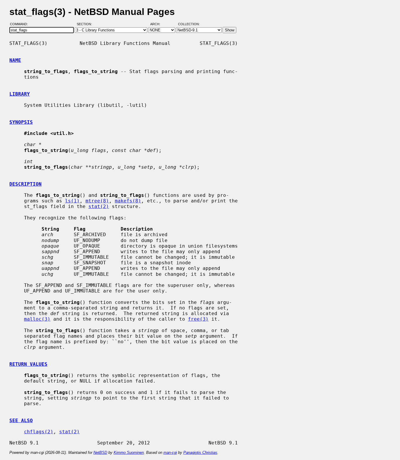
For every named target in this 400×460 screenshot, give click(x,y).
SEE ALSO (21, 420)
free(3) (198, 319)
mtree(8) (97, 201)
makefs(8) (128, 201)
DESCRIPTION (25, 184)
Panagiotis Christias (200, 452)
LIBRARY (19, 94)
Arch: (157, 24)
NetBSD (100, 452)
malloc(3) (37, 319)
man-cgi (170, 452)
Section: (86, 24)
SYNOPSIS (21, 122)
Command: (20, 24)
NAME (15, 60)
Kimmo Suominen (129, 452)
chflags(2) (38, 431)
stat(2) (98, 206)
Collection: (189, 24)
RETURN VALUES (28, 364)
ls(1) (72, 201)
